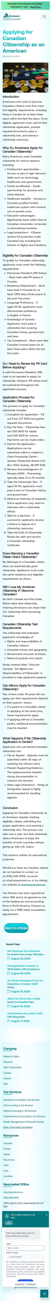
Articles (6, 1149)
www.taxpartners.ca (27, 1287)
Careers (7, 1073)
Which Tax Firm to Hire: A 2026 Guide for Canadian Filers (23, 1000)
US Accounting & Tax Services (18, 1105)
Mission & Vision (11, 1056)
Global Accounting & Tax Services (19, 1111)
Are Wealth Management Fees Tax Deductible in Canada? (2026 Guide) (25, 984)
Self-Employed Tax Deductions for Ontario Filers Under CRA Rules (25, 953)
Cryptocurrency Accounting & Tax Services (24, 1116)
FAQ (5, 1084)
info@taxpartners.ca (13, 1192)
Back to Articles (16, 928)
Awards (7, 1078)
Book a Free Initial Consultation (18, 1127)
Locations (8, 1176)
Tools (5, 1165)
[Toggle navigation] (44, 16)
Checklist (7, 1143)
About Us (7, 1062)
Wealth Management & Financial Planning (23, 1122)
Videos (6, 1154)
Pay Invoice (8, 1159)
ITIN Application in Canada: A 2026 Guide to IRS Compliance (23, 967)
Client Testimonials (12, 1067)
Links (5, 1170)
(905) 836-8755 (11, 1197)
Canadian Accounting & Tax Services (21, 1100)
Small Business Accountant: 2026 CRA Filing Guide (24, 1015)
